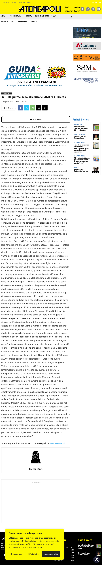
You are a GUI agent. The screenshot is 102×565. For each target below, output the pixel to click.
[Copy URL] (45, 107)
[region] (34, 544)
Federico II (79, 125)
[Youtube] (99, 9)
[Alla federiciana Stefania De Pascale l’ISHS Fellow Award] (96, 127)
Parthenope (79, 134)
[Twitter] (93, 9)
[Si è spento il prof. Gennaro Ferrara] (96, 137)
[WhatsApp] (32, 107)
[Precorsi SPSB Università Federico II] (96, 170)
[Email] (38, 107)
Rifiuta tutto (33, 554)
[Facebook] (82, 9)
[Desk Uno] (36, 457)
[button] (71, 17)
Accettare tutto (51, 554)
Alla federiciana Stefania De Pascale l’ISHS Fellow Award (81, 128)
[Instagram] (88, 9)
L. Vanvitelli (6, 93)
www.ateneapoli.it (58, 443)
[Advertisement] (35, 45)
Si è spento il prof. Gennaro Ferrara (80, 137)
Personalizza (16, 554)
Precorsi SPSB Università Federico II (81, 170)
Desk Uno (35, 469)
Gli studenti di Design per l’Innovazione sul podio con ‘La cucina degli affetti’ (82, 160)
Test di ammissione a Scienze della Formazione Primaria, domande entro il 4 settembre (81, 148)
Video (76, 167)
